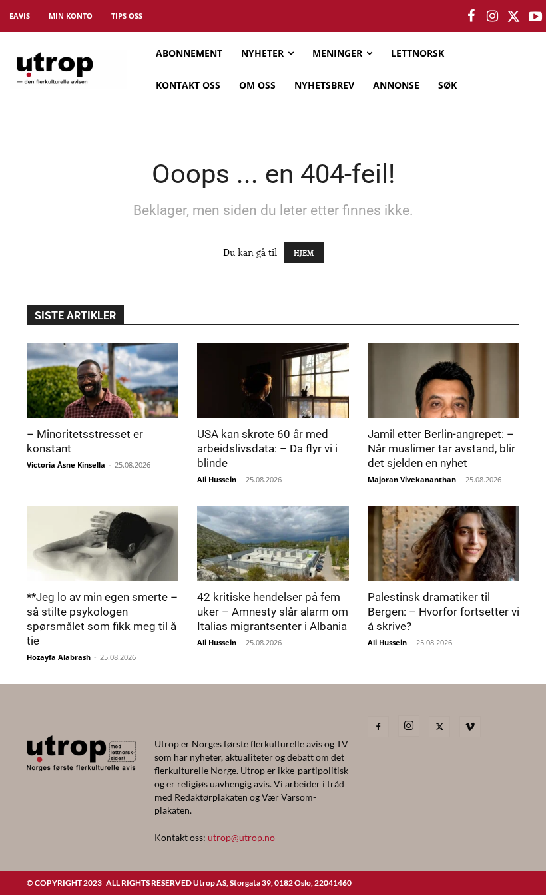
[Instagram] (408, 726)
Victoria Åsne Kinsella (66, 465)
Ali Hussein (216, 479)
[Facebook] (378, 726)
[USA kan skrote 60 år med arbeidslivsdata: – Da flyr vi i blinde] (273, 380)
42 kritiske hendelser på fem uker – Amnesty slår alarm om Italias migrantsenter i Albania (272, 611)
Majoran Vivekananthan (412, 479)
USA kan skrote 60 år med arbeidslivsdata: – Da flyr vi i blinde (267, 448)
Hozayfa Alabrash (59, 657)
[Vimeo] (470, 726)
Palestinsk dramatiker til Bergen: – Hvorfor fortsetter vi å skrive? (443, 611)
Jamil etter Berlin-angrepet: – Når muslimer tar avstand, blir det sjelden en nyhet (441, 448)
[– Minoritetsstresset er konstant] (102, 380)
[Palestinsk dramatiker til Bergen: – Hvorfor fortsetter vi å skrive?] (443, 544)
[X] (439, 726)
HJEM (304, 253)
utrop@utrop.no (241, 837)
